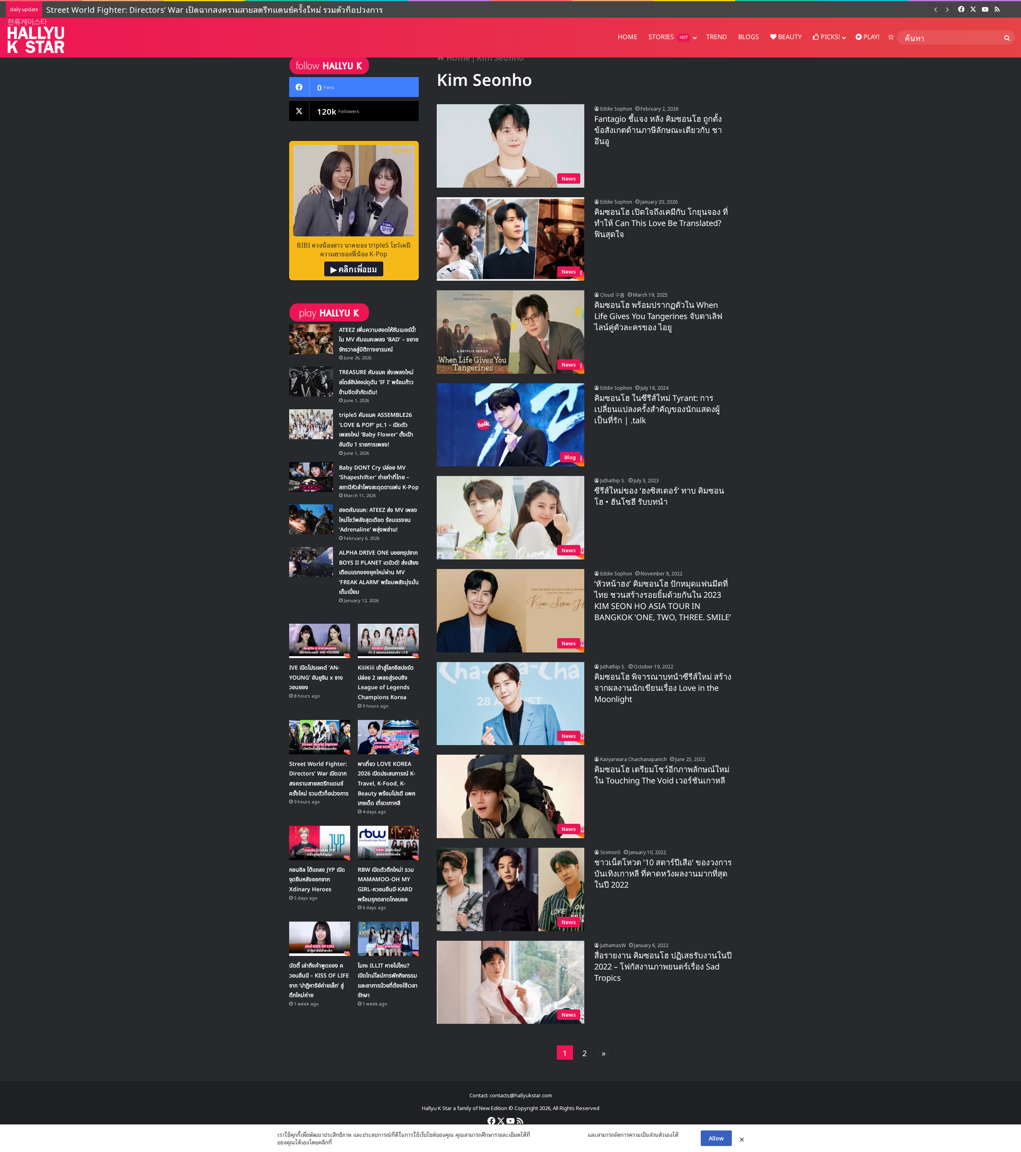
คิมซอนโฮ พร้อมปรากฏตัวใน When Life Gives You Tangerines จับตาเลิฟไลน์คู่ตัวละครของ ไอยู (658, 316)
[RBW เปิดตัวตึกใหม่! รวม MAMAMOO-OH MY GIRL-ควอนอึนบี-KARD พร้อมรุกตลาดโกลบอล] (388, 843)
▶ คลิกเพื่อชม (354, 268)
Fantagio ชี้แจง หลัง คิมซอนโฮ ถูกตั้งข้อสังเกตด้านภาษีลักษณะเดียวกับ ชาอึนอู (658, 130)
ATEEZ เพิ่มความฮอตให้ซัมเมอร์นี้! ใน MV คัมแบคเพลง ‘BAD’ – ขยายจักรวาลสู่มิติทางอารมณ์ (378, 340)
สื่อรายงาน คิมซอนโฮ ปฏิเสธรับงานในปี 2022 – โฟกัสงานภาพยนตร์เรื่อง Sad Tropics (663, 967)
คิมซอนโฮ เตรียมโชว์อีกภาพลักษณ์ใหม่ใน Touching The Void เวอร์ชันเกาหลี (661, 775)
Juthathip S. (612, 480)
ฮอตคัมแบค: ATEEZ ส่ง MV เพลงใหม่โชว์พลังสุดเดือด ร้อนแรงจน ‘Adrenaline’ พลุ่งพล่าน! (378, 520)
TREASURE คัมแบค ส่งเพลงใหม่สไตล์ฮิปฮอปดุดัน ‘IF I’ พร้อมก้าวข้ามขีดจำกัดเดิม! (376, 382)
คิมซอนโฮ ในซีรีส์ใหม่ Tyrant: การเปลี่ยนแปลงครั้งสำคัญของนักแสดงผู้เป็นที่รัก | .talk (657, 410)
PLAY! (870, 37)
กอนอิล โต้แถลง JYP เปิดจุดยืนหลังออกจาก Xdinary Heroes (317, 880)
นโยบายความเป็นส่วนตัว (558, 1134)
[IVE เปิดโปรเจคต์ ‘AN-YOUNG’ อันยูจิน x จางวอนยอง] (319, 641)
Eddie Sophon (616, 108)
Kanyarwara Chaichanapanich (633, 759)
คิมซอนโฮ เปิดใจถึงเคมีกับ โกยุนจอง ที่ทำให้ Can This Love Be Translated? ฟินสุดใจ (661, 223)
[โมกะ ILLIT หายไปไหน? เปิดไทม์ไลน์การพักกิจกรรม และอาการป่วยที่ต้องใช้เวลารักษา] (388, 939)
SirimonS (610, 852)
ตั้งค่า (340, 1142)
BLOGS (748, 37)
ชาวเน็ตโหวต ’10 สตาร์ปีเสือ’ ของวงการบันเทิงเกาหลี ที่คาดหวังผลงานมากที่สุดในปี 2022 (663, 874)
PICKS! (829, 37)
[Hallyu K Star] (36, 35)
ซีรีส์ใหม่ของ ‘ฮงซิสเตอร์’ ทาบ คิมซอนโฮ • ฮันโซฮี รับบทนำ (659, 496)
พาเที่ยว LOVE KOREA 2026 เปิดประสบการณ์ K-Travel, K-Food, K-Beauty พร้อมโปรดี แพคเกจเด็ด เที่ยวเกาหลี (237, 9)
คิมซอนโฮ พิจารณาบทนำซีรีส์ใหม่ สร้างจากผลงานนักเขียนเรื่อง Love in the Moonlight (662, 688)
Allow (716, 1137)
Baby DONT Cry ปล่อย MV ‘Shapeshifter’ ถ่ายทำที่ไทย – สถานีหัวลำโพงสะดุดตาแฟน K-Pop (379, 478)
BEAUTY (789, 37)
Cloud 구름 (612, 294)
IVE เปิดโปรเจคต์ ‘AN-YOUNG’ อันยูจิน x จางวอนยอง (316, 678)
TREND (716, 37)
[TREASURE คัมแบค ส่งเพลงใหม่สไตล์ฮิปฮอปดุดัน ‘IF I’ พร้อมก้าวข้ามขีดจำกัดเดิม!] (311, 382)
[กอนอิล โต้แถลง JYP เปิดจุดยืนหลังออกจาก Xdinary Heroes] (319, 843)
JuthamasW (613, 945)
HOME (627, 37)
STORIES (668, 37)
